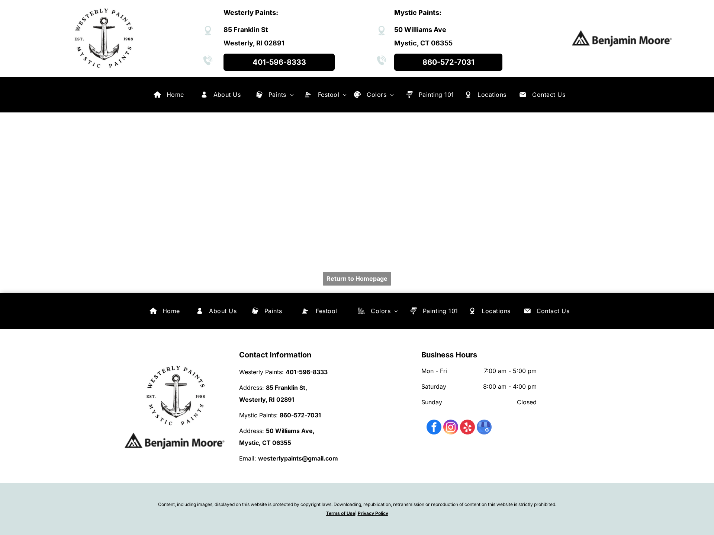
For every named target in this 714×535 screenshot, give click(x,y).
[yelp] (467, 428)
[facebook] (434, 428)
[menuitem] (175, 94)
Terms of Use (340, 513)
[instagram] (450, 428)
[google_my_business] (484, 428)
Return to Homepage (357, 278)
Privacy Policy (373, 513)
